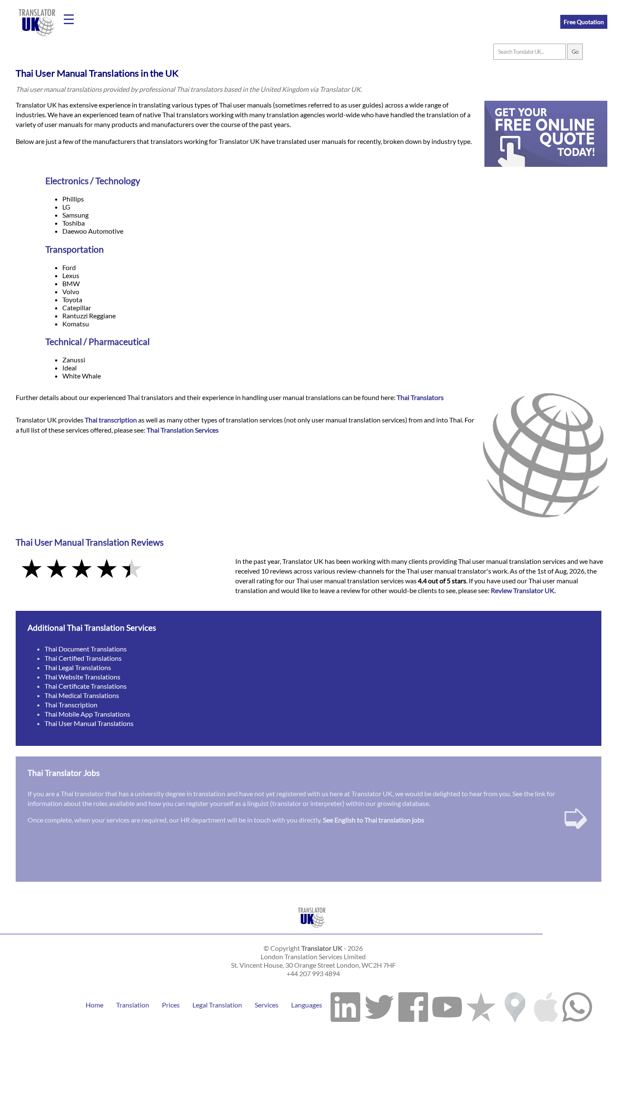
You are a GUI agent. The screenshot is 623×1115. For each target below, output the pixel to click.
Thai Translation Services (183, 430)
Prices (171, 1005)
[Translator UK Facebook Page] (413, 1005)
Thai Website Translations (82, 677)
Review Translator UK (522, 590)
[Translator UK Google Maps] (515, 1005)
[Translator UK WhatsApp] (577, 1005)
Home (94, 1005)
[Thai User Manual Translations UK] (312, 930)
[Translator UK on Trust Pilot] (481, 1005)
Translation (132, 1005)
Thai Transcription (70, 705)
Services (266, 1005)
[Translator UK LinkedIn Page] (345, 1005)
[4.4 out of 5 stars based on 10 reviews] (119, 569)
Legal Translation (217, 1005)
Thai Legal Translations (77, 667)
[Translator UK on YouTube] (447, 1005)
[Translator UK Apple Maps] (546, 1005)
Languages (306, 1005)
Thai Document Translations (85, 649)
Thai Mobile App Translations (87, 714)
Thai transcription (111, 420)
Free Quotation (584, 21)
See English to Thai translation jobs (373, 820)
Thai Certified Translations (83, 658)
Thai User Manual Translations (89, 723)
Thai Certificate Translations (85, 686)
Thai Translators (420, 397)
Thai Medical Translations (81, 695)
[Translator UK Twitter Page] (379, 1005)
